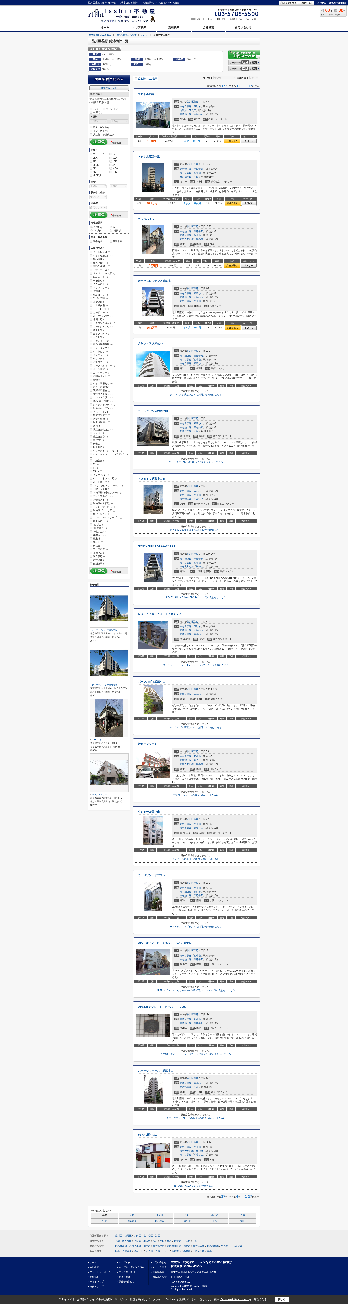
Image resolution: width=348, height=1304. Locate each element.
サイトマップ (97, 1281)
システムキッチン (104, 404)
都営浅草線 (185, 176)
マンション (112, 108)
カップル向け (101, 333)
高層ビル (99, 553)
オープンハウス (103, 316)
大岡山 (149, 1251)
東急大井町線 (187, 239)
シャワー (99, 433)
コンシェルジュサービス (107, 517)
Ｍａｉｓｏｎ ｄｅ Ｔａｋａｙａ (160, 614)
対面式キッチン (103, 408)
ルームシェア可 (103, 326)
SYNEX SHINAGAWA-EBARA (157, 546)
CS (96, 464)
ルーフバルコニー (104, 365)
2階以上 (98, 524)
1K (113, 154)
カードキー (100, 312)
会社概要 (94, 1267)
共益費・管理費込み (103, 134)
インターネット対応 (105, 478)
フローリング (101, 348)
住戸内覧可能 (101, 513)
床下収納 (99, 447)
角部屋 (98, 546)
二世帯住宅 (100, 305)
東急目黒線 (185, 106)
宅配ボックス (101, 489)
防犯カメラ (100, 499)
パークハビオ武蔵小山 (151, 681)
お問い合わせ (159, 1262)
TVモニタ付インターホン (108, 485)
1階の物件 (100, 528)
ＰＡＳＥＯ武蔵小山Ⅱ (151, 478)
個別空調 (99, 563)
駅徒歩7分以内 (126, 1281)
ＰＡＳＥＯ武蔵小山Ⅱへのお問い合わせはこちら (196, 529)
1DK (95, 157)
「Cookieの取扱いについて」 (234, 1299)
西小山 (197, 172)
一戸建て (97, 112)
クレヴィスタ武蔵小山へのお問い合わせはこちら (196, 394)
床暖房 (98, 443)
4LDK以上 (98, 175)
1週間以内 (118, 230)
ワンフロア (100, 549)
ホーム (93, 1262)
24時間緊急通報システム (107, 492)
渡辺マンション (147, 743)
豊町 (242, 1221)
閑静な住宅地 (101, 266)
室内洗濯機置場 (103, 344)
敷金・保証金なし (102, 127)
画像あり (97, 241)
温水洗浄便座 (101, 422)
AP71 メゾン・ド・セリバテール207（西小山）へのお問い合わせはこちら (195, 990)
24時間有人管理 (103, 503)
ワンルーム (99, 154)
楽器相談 (99, 259)
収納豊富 (99, 460)
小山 (187, 1215)
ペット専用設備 (103, 255)
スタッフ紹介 (159, 1267)
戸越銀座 (198, 114)
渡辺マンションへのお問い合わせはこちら (195, 795)
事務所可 (99, 280)
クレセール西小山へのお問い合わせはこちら (195, 859)
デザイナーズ (101, 270)
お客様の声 (158, 1272)
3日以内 (97, 230)
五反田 (192, 110)
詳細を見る (232, 141)
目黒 (117, 1251)
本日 (115, 227)
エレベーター (101, 372)
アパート (97, 108)
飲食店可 (99, 556)
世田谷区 (148, 1235)
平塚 (214, 1221)
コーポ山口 (97, 739)
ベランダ (99, 358)
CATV (97, 471)
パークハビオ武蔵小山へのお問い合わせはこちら (196, 727)
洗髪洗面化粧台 (103, 429)
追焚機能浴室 (101, 415)
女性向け (99, 337)
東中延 (187, 1221)
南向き (98, 542)
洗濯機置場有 (101, 390)
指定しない (99, 227)
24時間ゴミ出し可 (104, 510)
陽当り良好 (100, 262)
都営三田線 (199, 1245)
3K (113, 165)
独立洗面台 (100, 436)
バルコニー (100, 362)
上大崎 (159, 1215)
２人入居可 (100, 284)
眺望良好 (99, 301)
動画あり (117, 241)
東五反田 (159, 1221)
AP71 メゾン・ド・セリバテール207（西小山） (167, 943)
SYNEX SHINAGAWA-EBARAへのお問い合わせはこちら (195, 597)
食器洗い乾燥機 (103, 401)
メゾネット (100, 355)
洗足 (155, 1240)
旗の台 (199, 239)
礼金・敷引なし (101, 131)
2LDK (96, 165)
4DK (114, 172)
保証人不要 (100, 277)
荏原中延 (198, 169)
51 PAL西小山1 (147, 1134)
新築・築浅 (124, 1276)
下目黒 (137, 1240)
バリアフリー (101, 287)
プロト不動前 (146, 94)
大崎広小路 (199, 1251)
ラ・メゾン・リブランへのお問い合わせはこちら (196, 926)
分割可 (98, 291)
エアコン (99, 440)
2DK (114, 161)
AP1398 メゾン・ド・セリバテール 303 (162, 1006)
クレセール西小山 (149, 811)
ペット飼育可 (101, 252)
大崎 (132, 1215)
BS (96, 468)
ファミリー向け (103, 340)
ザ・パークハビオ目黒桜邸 (105, 630)
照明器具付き (101, 376)
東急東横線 (213, 1245)
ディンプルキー (103, 496)
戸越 (196, 176)
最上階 (98, 538)
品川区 (190, 101)
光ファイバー (101, 475)
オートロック (101, 482)
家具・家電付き (103, 386)
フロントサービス (104, 506)
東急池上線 (185, 114)
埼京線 (224, 1245)
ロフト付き (100, 351)
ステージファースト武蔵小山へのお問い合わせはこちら (195, 1118)
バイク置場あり (103, 383)
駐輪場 (98, 379)
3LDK (115, 168)
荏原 (196, 101)
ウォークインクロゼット (107, 450)
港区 (157, 1235)
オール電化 (100, 369)
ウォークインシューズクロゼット (109, 456)
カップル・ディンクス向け (133, 1267)
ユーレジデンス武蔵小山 (153, 411)
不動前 (197, 106)
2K (94, 161)
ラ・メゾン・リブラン (151, 875)
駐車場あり (100, 521)
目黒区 (128, 1235)
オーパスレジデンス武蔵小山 (155, 280)
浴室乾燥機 (100, 418)
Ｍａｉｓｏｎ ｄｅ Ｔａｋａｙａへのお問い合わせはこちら (196, 665)
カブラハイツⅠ (147, 219)
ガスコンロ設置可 (104, 323)
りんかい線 (236, 1245)
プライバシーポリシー (101, 1272)
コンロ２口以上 (103, 397)
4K (94, 172)
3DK (95, 168)
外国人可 (99, 319)
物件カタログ (97, 1286)
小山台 (214, 1215)
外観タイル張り (103, 394)
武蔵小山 (198, 293)
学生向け (99, 330)
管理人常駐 (100, 298)
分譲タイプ (100, 294)
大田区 (137, 1235)
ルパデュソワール (100, 794)
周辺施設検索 (159, 1276)
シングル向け (126, 1262)
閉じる (281, 1299)
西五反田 (132, 1221)
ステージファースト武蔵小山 (155, 1070)
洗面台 (98, 426)
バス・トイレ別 (103, 411)
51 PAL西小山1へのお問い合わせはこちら (196, 1185)
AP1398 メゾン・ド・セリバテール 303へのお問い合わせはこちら (196, 1054)
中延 (104, 1221)
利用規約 (94, 1276)
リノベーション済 (104, 273)
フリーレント (101, 308)
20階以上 (99, 535)
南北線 (186, 1245)
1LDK (115, 157)
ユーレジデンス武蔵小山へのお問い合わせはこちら (196, 462)
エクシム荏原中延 (149, 156)
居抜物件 (99, 560)
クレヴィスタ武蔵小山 (151, 343)
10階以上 (99, 531)
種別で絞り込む (109, 88)
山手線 (183, 110)
